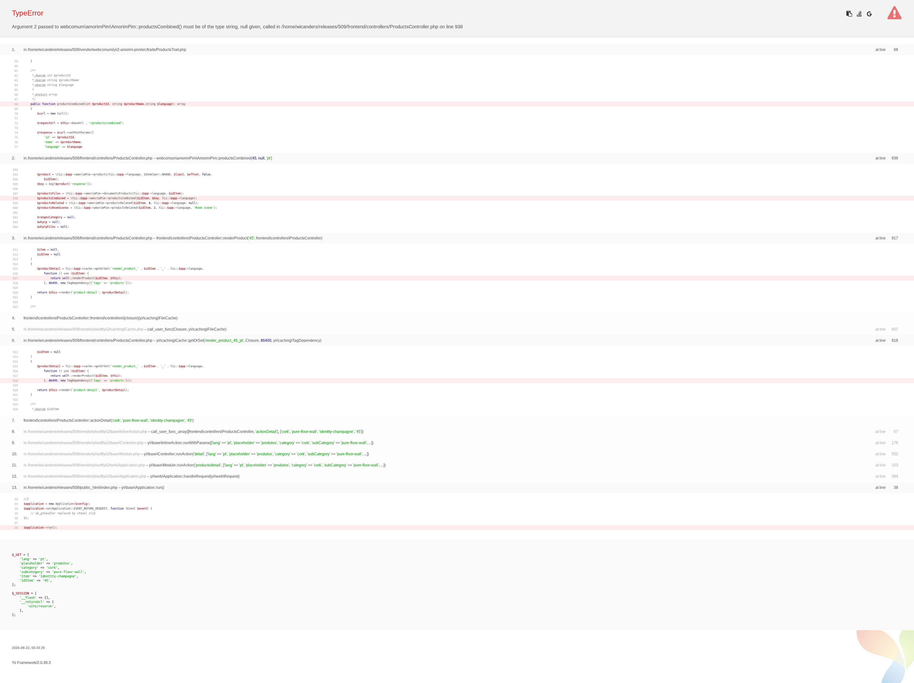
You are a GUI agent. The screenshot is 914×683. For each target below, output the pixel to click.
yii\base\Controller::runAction (168, 454)
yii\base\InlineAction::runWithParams (179, 443)
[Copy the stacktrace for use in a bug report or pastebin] (849, 14)
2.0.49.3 (44, 663)
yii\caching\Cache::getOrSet (180, 340)
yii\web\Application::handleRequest (180, 476)
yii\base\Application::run (141, 487)
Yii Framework (24, 663)
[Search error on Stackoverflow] (859, 14)
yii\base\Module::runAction (171, 465)
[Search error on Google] (869, 14)
